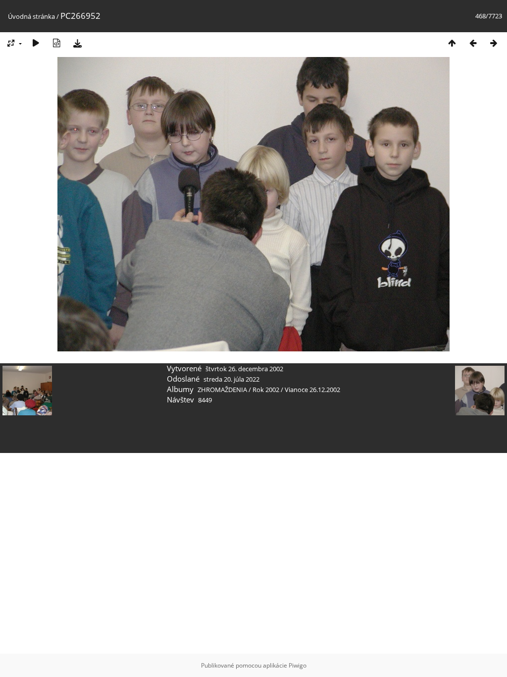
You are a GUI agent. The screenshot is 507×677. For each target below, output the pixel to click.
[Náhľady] (452, 43)
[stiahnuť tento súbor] (77, 43)
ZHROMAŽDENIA (222, 389)
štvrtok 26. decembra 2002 (244, 368)
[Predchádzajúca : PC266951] (472, 43)
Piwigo (297, 665)
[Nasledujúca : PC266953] (493, 43)
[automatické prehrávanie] (35, 43)
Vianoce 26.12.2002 (312, 389)
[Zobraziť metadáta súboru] (56, 43)
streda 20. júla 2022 (231, 379)
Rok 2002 (266, 389)
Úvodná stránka (31, 16)
